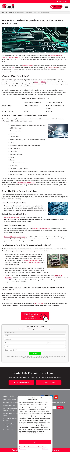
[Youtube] (56, 397)
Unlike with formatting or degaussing (15, 237)
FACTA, (43, 82)
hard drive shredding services (41, 228)
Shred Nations (5, 12)
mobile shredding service (32, 260)
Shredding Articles (13, 12)
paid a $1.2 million (27, 65)
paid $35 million (53, 67)
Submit (35, 353)
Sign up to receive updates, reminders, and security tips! (53, 403)
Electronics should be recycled (26, 182)
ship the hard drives (34, 262)
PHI (13, 67)
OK (35, 442)
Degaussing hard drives (11, 217)
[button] (50, 398)
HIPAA (36, 82)
